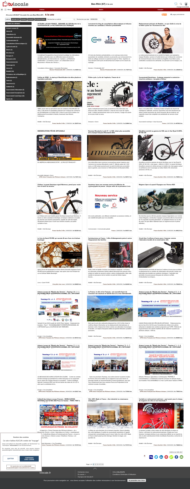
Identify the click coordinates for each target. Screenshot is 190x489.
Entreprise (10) (11, 59)
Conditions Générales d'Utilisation (124, 474)
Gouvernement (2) (12, 62)
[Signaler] (146, 457)
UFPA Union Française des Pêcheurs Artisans (52, 177)
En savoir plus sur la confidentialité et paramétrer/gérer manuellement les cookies (21, 467)
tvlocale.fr (45, 472)
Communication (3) (12, 40)
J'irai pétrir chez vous (58, 284)
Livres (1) (9, 68)
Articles (41, 9)
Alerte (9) (9, 31)
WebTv (101, 9)
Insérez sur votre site (176, 452)
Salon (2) (9, 80)
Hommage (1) (10, 65)
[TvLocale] (15, 4)
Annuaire (160, 9)
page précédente (178, 14)
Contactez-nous (83, 472)
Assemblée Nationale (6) (14, 37)
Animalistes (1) (11, 34)
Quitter (10, 458)
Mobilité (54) (10, 71)
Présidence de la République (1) (16, 74)
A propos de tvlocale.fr (85, 477)
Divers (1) (9, 50)
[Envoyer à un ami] (181, 457)
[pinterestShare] (166, 457)
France (164, 123)
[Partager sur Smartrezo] (151, 457)
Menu (9, 9)
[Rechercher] (181, 3)
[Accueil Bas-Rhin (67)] (2, 9)
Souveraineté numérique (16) (15, 96)
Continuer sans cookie (29, 458)
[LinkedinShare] (161, 457)
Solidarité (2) (10, 86)
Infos (119, 472)
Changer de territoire (183, 7)
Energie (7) (9, 56)
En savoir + (82, 474)
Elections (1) (10, 53)
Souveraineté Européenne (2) (15, 93)
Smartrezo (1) (10, 83)
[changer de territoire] (176, 3)
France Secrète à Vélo (160, 69)
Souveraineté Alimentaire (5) (15, 90)
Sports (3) (9, 99)
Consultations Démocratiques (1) (16, 43)
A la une (49, 14)
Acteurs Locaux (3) (12, 28)
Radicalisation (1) (11, 77)
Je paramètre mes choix (137, 480)
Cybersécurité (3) (11, 46)
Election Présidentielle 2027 (57, 69)
